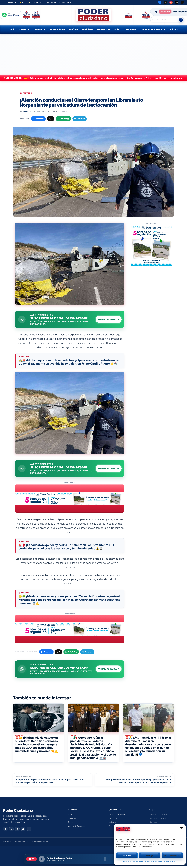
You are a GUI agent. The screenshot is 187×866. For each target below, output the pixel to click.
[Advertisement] (93, 54)
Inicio (12, 29)
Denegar (149, 855)
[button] (181, 828)
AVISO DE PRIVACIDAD (148, 861)
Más (116, 29)
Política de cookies (130, 861)
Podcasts (131, 29)
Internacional (57, 29)
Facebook (113, 818)
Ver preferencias (172, 855)
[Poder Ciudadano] (93, 15)
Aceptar (127, 855)
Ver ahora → (176, 78)
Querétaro (25, 29)
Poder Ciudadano (18, 810)
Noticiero (87, 29)
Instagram (113, 822)
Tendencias (103, 29)
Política (73, 29)
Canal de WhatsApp (117, 814)
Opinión (173, 29)
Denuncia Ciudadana (153, 29)
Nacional (40, 29)
